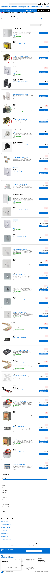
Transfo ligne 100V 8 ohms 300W (19, 451)
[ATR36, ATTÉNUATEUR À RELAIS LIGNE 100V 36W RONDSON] (7, 302)
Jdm (4, 492)
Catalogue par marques (29, 567)
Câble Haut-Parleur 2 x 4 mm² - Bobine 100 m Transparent (21, 363)
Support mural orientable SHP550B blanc (20, 132)
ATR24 (14, 285)
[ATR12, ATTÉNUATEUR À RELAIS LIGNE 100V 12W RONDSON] (7, 276)
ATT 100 (14, 425)
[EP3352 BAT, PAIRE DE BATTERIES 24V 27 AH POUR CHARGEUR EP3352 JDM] (7, 466)
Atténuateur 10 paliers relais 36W (19, 299)
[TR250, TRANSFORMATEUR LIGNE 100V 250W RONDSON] (7, 416)
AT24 (14, 260)
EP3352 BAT (15, 463)
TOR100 (14, 400)
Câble (4, 511)
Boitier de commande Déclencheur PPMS (20, 350)
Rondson (5, 490)
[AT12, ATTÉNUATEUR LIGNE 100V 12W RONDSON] (7, 251)
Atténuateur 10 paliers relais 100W (19, 312)
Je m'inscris (45, 550)
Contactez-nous (40, 562)
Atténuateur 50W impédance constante (20, 106)
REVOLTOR (15, 336)
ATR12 (14, 273)
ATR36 (14, 298)
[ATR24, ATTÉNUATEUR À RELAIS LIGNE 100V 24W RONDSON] (7, 289)
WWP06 (14, 105)
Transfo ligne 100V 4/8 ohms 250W (19, 413)
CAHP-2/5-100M (15, 323)
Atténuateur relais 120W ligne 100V (19, 375)
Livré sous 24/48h (6, 504)
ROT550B (14, 143)
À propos (42, 10)
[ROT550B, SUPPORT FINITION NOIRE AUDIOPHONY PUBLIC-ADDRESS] (7, 147)
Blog (39, 10)
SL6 (13, 235)
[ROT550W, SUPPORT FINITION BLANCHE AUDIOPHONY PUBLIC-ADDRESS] (7, 134)
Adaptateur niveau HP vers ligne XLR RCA (20, 337)
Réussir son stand (28, 557)
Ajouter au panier (43, 58)
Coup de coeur (6, 499)
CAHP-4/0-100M (15, 361)
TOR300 (14, 450)
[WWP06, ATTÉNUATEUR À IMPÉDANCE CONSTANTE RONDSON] (7, 109)
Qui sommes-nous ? (41, 561)
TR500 (14, 437)
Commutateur (5, 513)
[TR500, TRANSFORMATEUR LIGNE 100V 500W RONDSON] (7, 441)
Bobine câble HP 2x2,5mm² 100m (19, 325)
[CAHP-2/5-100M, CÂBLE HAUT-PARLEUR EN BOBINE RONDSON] (7, 327)
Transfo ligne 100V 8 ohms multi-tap (19, 401)
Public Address (43, 18)
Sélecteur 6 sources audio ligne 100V (19, 236)
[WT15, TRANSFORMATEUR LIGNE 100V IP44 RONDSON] (7, 186)
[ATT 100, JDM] (7, 428)
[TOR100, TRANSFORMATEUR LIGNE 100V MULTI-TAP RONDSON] (7, 403)
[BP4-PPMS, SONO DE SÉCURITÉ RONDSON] (7, 352)
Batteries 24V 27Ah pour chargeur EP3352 (20, 464)
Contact (47, 10)
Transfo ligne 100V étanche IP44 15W (20, 184)
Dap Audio (5, 488)
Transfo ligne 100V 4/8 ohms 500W (19, 439)
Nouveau (5, 497)
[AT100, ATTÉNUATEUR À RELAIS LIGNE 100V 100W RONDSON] (7, 314)
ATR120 (14, 374)
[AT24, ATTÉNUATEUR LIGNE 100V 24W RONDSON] (7, 264)
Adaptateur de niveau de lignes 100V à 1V (20, 426)
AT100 (14, 311)
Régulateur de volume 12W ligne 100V (20, 249)
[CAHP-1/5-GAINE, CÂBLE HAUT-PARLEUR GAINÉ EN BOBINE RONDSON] (7, 390)
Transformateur (5, 514)
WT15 (14, 183)
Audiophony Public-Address (8, 487)
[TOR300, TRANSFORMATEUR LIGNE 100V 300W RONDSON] (7, 454)
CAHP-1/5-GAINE (15, 388)
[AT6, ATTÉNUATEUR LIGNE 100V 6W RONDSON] (7, 212)
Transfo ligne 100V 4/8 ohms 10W (19, 43)
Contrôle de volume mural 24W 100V (19, 261)
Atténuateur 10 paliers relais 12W (19, 274)
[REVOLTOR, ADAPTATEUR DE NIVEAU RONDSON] (7, 339)
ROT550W (14, 130)
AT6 (13, 208)
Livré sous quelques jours (7, 506)
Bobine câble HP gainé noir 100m (19, 389)
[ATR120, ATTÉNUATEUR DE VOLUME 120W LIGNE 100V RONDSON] (7, 377)
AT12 (14, 248)
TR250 (14, 412)
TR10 (14, 42)
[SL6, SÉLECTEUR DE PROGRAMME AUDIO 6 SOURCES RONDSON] (7, 238)
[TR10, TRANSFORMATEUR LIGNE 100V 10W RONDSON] (7, 46)
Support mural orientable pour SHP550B (20, 144)
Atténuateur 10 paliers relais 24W (19, 287)
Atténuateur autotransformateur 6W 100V (20, 209)
